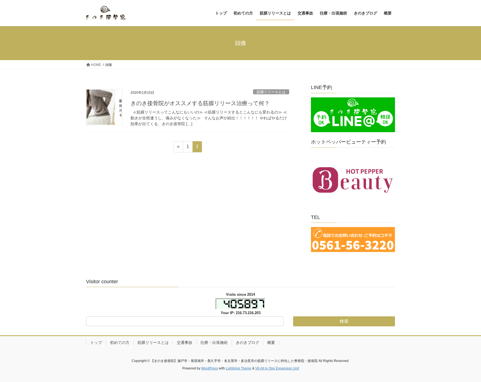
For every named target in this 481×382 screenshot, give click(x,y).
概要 (271, 342)
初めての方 (119, 342)
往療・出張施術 (214, 342)
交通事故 (184, 342)
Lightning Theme (238, 368)
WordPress (209, 368)
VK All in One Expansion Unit (277, 368)
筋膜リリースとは (271, 92)
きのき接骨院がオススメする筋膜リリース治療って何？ (200, 103)
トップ (96, 342)
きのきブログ (247, 342)
